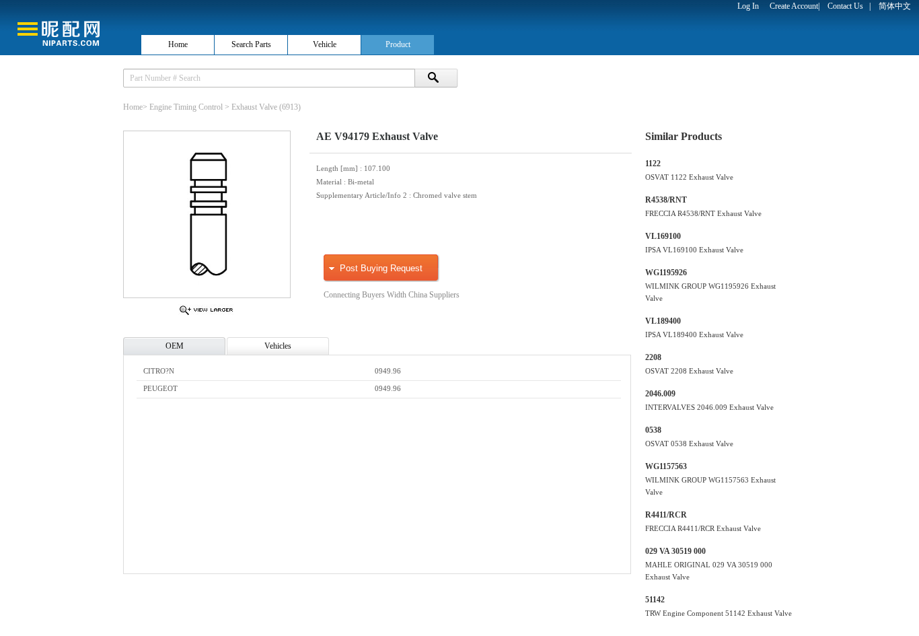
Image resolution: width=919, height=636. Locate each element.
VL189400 (663, 321)
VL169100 (663, 236)
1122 (653, 163)
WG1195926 (666, 272)
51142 (655, 599)
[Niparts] (70, 27)
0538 (653, 430)
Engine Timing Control (186, 107)
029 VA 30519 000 (675, 551)
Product (397, 44)
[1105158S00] (206, 314)
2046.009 (660, 393)
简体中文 (895, 6)
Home (178, 44)
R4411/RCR (666, 515)
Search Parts (251, 44)
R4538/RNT (666, 200)
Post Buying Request (381, 268)
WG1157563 (666, 466)
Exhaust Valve (254, 107)
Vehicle (324, 44)
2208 (653, 357)
